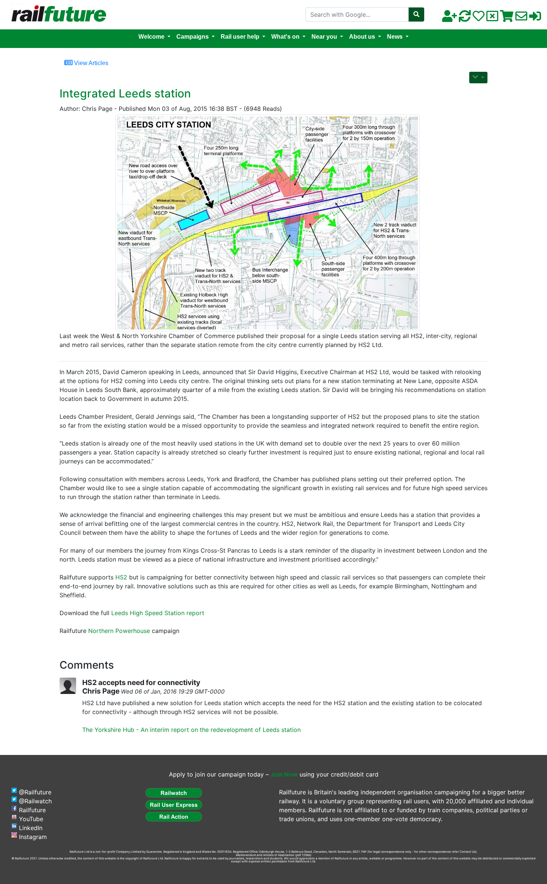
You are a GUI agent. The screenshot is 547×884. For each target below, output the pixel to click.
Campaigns (192, 36)
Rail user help (240, 36)
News (395, 36)
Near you (324, 36)
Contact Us (468, 852)
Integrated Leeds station (125, 93)
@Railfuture (35, 792)
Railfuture (32, 810)
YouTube (31, 819)
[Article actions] (478, 77)
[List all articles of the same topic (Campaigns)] (271, 223)
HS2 (121, 577)
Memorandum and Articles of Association (265, 855)
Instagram (33, 836)
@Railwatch (35, 801)
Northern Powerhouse (119, 630)
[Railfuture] (57, 14)
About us (362, 36)
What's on (285, 36)
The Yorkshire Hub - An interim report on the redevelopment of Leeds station (191, 729)
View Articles (90, 63)
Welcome (151, 36)
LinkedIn (30, 828)
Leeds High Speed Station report (157, 613)
